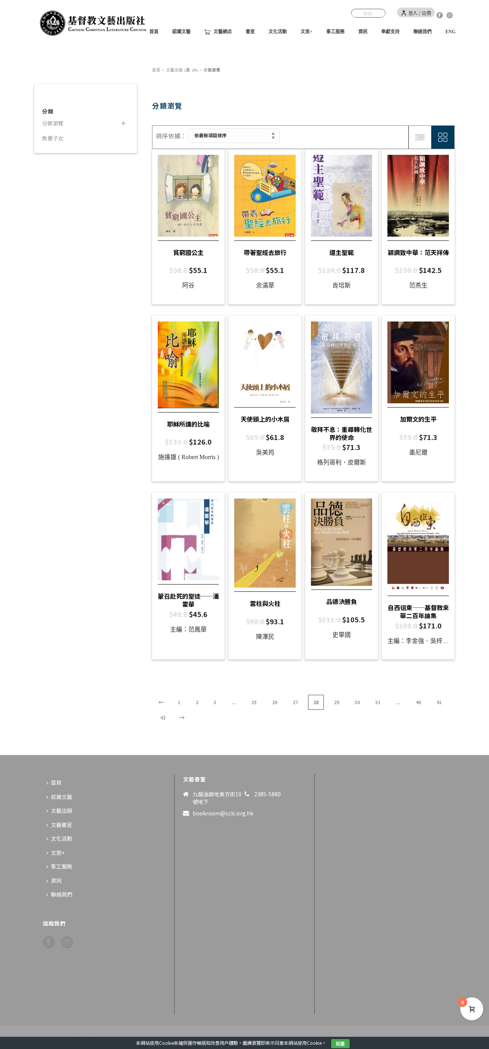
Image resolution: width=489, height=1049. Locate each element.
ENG (450, 31)
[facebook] (49, 942)
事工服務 (335, 31)
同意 (340, 1043)
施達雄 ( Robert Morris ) (188, 457)
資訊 (363, 31)
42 (162, 717)
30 (357, 702)
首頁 (156, 70)
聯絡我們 (422, 31)
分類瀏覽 (52, 123)
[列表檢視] (419, 137)
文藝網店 (223, 31)
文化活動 (278, 31)
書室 (250, 31)
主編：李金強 (405, 641)
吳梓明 (439, 641)
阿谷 (188, 285)
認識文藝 (181, 31)
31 (378, 702)
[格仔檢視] (442, 137)
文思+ (307, 31)
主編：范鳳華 (188, 629)
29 (336, 702)
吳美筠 (265, 452)
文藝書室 (61, 824)
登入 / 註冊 (419, 13)
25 (254, 702)
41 (439, 702)
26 (274, 702)
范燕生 (418, 285)
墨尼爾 (418, 452)
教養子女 (52, 138)
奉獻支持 (390, 31)
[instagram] (67, 942)
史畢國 (341, 635)
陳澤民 (265, 636)
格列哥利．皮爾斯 (341, 462)
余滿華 (265, 285)
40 (418, 702)
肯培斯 (341, 285)
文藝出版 (174, 70)
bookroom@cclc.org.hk (223, 813)
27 (295, 702)
